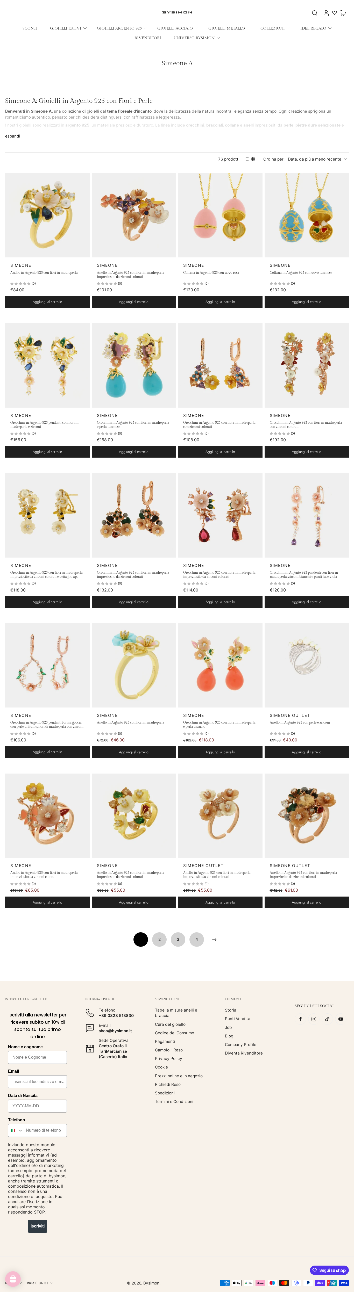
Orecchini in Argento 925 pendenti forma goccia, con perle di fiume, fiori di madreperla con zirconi (46, 725)
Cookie (161, 1067)
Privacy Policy (168, 1058)
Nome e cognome (25, 1047)
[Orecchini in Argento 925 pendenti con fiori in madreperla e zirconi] (47, 365)
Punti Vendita (237, 1018)
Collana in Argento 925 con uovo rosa (211, 273)
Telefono (16, 1120)
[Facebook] (300, 1019)
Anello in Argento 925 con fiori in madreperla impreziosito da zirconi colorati (130, 275)
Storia (230, 1010)
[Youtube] (340, 1019)
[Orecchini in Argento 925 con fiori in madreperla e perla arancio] (220, 665)
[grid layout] (253, 159)
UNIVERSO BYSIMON (194, 37)
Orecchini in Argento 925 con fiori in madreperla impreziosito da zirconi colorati (133, 575)
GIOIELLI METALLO (226, 28)
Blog (229, 1035)
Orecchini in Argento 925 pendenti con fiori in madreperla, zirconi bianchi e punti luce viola (304, 575)
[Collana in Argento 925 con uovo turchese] (307, 215)
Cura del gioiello (170, 1024)
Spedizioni (165, 1093)
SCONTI (30, 28)
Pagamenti (165, 1041)
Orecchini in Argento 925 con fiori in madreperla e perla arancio (219, 725)
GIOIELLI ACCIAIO (175, 28)
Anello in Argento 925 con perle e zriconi (300, 723)
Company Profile (240, 1044)
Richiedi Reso (168, 1084)
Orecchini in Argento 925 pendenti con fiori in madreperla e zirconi (44, 425)
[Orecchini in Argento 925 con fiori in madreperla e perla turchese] (134, 365)
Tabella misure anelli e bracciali (176, 1013)
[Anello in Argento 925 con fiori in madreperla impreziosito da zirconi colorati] (134, 215)
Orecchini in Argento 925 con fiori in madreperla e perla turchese (133, 425)
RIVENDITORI (147, 37)
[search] (314, 13)
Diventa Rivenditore (244, 1053)
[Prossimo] (214, 939)
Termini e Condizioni (174, 1101)
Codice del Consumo (174, 1032)
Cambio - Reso (169, 1050)
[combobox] (15, 1130)
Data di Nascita (23, 1095)
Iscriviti (38, 1226)
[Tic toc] (327, 1019)
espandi (12, 136)
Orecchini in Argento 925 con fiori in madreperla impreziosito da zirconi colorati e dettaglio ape (46, 575)
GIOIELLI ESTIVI (65, 28)
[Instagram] (314, 1019)
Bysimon (151, 1282)
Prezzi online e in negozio (179, 1075)
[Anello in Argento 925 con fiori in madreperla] (47, 215)
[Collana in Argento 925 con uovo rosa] (220, 215)
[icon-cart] (343, 12)
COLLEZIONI (272, 28)
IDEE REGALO (313, 28)
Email (13, 1071)
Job (228, 1027)
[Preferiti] (334, 12)
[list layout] (247, 159)
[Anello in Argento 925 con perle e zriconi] (307, 665)
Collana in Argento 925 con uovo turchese (301, 273)
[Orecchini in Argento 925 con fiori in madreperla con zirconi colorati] (220, 365)
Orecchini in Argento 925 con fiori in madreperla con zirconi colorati (219, 425)
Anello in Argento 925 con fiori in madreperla (44, 273)
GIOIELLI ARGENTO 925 (119, 28)
